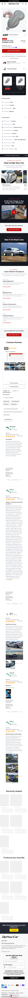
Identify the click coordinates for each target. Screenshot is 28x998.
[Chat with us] (5, 4)
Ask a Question (14, 386)
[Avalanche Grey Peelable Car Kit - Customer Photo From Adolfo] (6, 364)
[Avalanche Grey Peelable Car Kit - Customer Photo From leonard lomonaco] (12, 368)
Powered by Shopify (15, 990)
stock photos (15, 401)
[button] (22, 4)
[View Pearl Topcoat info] (11, 142)
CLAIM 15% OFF (14, 978)
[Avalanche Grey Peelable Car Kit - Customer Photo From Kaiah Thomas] (17, 368)
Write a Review (14, 383)
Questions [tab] (15, 390)
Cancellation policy (6, 996)
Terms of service (19, 992)
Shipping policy (5, 994)
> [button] (17, 783)
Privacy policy (12, 992)
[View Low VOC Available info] (13, 148)
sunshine (6, 404)
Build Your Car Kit (14, 50)
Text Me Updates (7, 964)
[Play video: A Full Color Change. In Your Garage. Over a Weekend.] (14, 212)
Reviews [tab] (5, 390)
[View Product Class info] (11, 124)
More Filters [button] (8, 419)
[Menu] (2, 3)
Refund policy (5, 992)
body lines (6, 401)
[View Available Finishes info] (13, 139)
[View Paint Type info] (9, 121)
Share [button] (8, 479)
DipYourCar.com (8, 990)
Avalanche (14, 404)
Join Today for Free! (6, 951)
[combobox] (5, 967)
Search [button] (14, 930)
